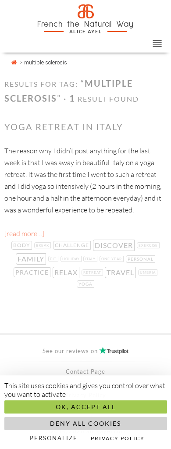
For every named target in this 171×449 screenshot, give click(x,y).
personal (141, 259)
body (22, 245)
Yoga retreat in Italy (63, 126)
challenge (73, 245)
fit (54, 259)
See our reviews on (85, 350)
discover (115, 245)
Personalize (54, 438)
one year (112, 259)
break (43, 245)
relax (66, 272)
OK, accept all (86, 406)
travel (121, 272)
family (32, 259)
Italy (91, 259)
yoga (86, 283)
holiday (72, 259)
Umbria (148, 272)
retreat (93, 272)
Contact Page (85, 371)
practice (32, 272)
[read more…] (24, 233)
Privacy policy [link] (118, 438)
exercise (149, 245)
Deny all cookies (85, 423)
